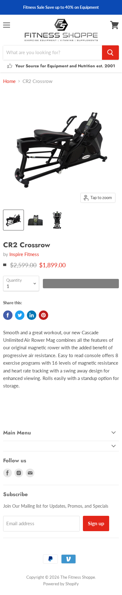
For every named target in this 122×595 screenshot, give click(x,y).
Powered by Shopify (61, 583)
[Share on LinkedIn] (31, 315)
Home (9, 81)
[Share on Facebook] (8, 315)
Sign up (96, 523)
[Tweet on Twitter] (19, 315)
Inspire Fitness (24, 254)
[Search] (110, 52)
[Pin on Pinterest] (43, 315)
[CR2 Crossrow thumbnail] (13, 220)
